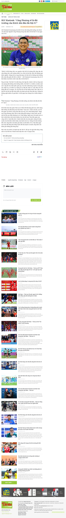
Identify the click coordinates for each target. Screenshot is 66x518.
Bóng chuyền (27, 13)
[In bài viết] (17, 152)
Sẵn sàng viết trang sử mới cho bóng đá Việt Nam (29, 443)
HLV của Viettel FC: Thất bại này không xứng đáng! (14, 138)
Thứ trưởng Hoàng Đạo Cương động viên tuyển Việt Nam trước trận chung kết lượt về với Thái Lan (30, 309)
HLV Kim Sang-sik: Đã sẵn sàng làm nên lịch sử (30, 361)
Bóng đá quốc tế (16, 13)
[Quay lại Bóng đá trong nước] (2, 152)
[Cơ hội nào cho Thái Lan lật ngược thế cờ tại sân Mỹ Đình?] (9, 257)
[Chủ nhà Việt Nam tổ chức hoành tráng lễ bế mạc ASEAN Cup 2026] (9, 231)
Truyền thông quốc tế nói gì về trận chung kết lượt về (29, 214)
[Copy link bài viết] (13, 152)
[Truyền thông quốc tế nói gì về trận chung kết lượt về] (9, 218)
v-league (34, 180)
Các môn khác (33, 13)
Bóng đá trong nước (8, 13)
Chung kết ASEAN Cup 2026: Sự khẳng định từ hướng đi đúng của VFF (30, 469)
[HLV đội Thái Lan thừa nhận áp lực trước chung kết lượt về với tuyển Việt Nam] (9, 432)
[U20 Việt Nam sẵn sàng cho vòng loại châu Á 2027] (9, 380)
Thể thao (3, 16)
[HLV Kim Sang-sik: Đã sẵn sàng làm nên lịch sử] (9, 365)
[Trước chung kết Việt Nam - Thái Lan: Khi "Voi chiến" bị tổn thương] (9, 326)
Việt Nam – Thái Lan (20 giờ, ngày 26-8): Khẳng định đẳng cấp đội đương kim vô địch (30, 295)
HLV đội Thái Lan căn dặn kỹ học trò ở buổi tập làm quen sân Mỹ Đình (30, 349)
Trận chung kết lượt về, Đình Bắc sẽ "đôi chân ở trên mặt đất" (30, 240)
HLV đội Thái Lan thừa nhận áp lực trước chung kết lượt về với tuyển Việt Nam (30, 428)
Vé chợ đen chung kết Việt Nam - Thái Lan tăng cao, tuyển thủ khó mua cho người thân (30, 402)
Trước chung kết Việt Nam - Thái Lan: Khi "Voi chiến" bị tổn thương (29, 322)
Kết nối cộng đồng (40, 13)
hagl (25, 180)
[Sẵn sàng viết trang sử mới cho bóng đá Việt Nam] (9, 447)
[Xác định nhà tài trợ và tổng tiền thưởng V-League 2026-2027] (9, 460)
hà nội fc (29, 180)
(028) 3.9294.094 (5, 511)
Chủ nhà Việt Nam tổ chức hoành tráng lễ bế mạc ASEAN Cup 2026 (29, 227)
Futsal (22, 13)
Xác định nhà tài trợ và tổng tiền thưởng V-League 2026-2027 (29, 456)
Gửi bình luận (37, 200)
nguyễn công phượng (12, 180)
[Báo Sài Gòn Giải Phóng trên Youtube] (41, 1)
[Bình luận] (6, 152)
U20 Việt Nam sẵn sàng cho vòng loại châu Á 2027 (29, 376)
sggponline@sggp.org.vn (7, 513)
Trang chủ (2, 13)
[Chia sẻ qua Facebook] (37, 152)
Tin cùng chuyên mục (10, 211)
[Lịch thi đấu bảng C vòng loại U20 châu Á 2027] (9, 286)
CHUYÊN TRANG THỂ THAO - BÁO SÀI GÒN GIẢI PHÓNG (6, 7)
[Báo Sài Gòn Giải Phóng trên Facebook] (39, 1)
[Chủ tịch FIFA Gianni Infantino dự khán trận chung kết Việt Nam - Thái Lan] (9, 339)
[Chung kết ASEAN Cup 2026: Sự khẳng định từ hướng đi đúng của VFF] (9, 473)
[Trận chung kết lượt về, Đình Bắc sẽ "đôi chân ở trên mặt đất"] (9, 244)
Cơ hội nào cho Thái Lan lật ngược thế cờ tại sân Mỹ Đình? (30, 253)
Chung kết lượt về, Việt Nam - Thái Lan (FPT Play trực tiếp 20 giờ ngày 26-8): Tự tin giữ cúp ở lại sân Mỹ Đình (30, 269)
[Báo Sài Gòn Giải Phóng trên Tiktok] (43, 1)
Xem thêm (8, 482)
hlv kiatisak (20, 180)
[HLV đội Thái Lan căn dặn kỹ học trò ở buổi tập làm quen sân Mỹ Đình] (9, 353)
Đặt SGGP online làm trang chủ (58, 512)
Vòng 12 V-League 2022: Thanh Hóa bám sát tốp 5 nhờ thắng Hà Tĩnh (18, 140)
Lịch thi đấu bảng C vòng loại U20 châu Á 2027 (30, 281)
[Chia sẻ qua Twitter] (41, 152)
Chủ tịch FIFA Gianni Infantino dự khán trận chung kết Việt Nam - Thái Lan (29, 335)
